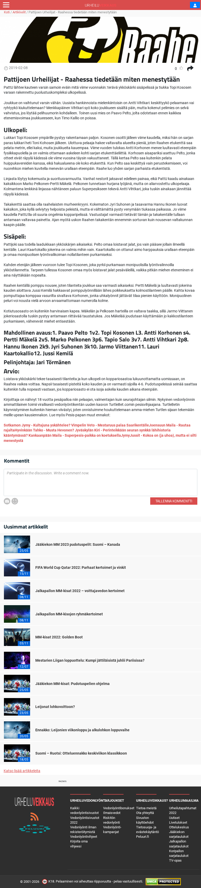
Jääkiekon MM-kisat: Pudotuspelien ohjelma (72, 684)
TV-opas (175, 860)
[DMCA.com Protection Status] (163, 882)
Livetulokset (178, 822)
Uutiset (174, 818)
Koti (7, 12)
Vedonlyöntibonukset (118, 808)
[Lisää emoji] (15, 501)
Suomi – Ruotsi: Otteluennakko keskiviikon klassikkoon (81, 753)
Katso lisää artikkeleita (22, 771)
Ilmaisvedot (111, 813)
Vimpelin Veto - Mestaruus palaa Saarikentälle (110, 425)
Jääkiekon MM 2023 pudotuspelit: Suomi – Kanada (77, 544)
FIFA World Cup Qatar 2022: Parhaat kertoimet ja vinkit (80, 567)
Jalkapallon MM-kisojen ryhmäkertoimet (69, 614)
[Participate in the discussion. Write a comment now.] (100, 482)
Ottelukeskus (179, 827)
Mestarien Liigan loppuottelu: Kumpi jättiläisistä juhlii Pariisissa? (89, 660)
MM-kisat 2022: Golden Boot (59, 637)
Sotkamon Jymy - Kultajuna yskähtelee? (37, 425)
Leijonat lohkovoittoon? (55, 707)
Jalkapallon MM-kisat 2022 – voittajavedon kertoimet (80, 591)
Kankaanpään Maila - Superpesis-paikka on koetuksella (75, 435)
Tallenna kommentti (173, 501)
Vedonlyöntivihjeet (83, 837)
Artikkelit (19, 12)
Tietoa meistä (146, 808)
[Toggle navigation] (6, 5)
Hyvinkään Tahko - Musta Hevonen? (45, 430)
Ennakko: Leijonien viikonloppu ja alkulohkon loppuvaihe (82, 730)
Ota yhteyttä (145, 813)
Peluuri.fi (142, 837)
